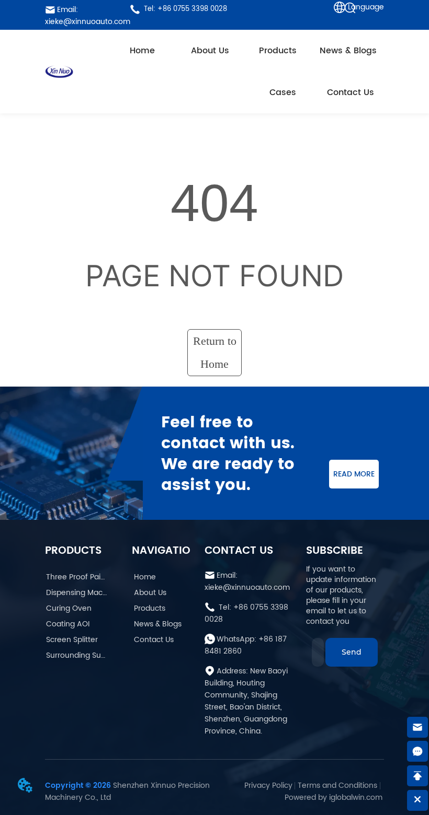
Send (352, 652)
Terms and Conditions (337, 785)
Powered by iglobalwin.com (333, 797)
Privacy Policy (268, 785)
